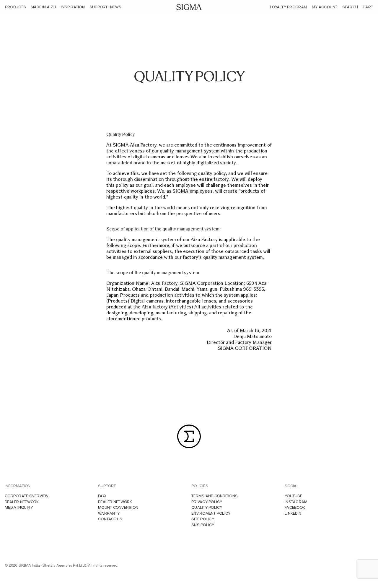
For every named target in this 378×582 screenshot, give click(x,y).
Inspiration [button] (73, 7)
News (115, 7)
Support (98, 7)
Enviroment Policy (210, 513)
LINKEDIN (293, 513)
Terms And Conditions (214, 496)
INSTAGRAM (296, 502)
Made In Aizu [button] (43, 7)
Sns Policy (202, 525)
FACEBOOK (295, 507)
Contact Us (110, 519)
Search (350, 7)
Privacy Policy (206, 502)
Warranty (109, 513)
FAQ (102, 496)
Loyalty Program (288, 7)
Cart (368, 7)
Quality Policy (206, 507)
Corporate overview (27, 496)
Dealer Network (22, 502)
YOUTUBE (293, 496)
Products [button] (15, 7)
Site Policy (202, 519)
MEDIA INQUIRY (19, 507)
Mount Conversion (118, 507)
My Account (325, 7)
